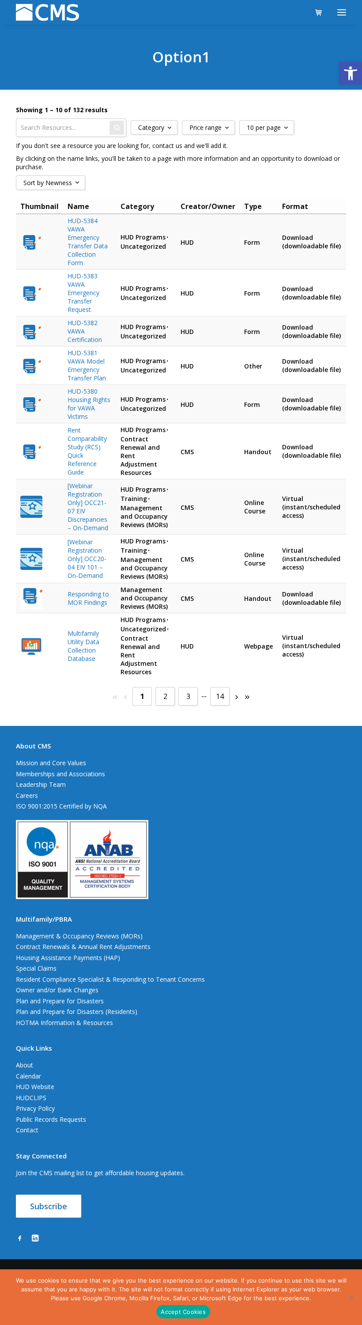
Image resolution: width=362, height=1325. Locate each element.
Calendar (28, 1076)
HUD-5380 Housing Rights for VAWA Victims (89, 404)
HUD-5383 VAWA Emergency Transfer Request (83, 293)
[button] (350, 73)
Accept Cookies (183, 1311)
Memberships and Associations (60, 774)
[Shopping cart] (315, 12)
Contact (27, 1130)
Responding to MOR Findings (88, 598)
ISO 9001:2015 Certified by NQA (61, 806)
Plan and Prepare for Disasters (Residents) (76, 1011)
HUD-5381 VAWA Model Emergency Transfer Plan (87, 365)
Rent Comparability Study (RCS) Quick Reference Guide (87, 451)
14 (220, 696)
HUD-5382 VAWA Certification (85, 331)
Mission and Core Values (51, 763)
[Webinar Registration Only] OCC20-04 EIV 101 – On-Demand (87, 559)
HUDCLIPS (31, 1097)
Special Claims (36, 968)
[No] (351, 1297)
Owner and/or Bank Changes (57, 990)
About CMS (33, 745)
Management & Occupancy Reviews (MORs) (79, 936)
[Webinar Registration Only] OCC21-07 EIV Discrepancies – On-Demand (88, 507)
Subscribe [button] (48, 1206)
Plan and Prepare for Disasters (60, 1001)
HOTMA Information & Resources (64, 1022)
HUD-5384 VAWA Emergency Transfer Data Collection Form (88, 241)
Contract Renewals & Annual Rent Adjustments (83, 946)
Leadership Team (41, 784)
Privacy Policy (35, 1108)
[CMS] (47, 12)
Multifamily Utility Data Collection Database (83, 646)
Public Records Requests (51, 1119)
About (24, 1065)
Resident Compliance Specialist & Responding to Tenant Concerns (110, 979)
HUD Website (35, 1086)
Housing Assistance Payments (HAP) (68, 957)
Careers (27, 795)
